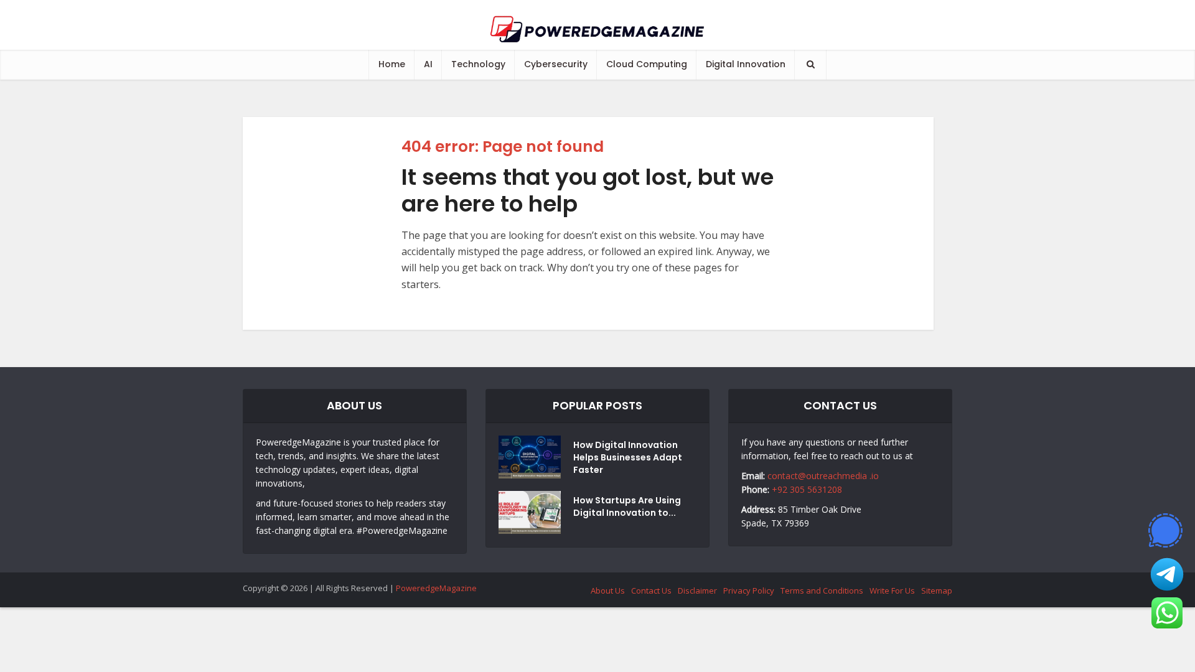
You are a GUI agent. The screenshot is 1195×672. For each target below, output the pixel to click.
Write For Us (892, 590)
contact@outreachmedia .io (823, 476)
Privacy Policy (748, 590)
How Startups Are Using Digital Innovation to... (627, 506)
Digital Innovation (745, 64)
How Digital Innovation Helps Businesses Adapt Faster (627, 457)
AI (428, 64)
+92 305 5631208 (807, 489)
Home (391, 64)
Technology (478, 64)
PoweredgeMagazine (436, 588)
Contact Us (651, 590)
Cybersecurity (556, 64)
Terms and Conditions (821, 590)
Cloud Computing (646, 64)
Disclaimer (697, 590)
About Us (608, 590)
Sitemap (936, 590)
